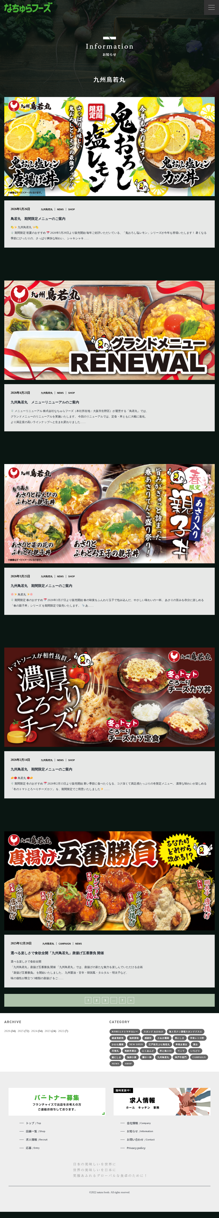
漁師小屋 (131, 1057)
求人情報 (36, 1139)
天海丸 (115, 1051)
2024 (34, 1031)
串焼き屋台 (181, 1044)
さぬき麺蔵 (163, 1038)
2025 (21, 1031)
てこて (181, 1051)
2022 (61, 1031)
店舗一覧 (35, 1131)
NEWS (60, 209)
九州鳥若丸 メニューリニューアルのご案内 (45, 402)
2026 (7, 1031)
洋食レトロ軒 (197, 1038)
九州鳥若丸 (47, 209)
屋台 (195, 1044)
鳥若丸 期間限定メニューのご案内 (38, 218)
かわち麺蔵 (118, 1044)
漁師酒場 (134, 1038)
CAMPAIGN (65, 943)
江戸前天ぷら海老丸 (159, 1044)
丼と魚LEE (166, 1051)
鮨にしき (116, 1057)
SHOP (71, 209)
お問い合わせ (141, 1139)
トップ (33, 1123)
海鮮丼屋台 (130, 1051)
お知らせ (140, 1131)
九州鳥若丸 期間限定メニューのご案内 (41, 586)
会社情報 (139, 1123)
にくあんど (148, 1051)
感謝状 (148, 1038)
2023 (48, 1031)
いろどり (195, 1051)
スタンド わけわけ (153, 1031)
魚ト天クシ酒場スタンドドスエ (185, 1031)
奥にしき (179, 1038)
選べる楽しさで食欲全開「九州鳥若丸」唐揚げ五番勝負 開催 (57, 953)
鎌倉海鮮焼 (118, 1038)
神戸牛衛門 (181, 1057)
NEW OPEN (136, 1044)
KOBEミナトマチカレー (125, 1031)
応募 (33, 1148)
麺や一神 (147, 1057)
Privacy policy (136, 1148)
